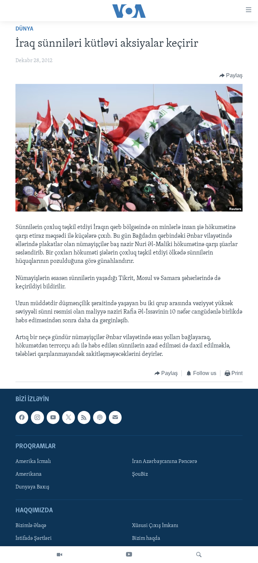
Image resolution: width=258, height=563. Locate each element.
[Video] (59, 554)
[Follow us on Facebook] (21, 417)
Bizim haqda (146, 538)
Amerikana (28, 474)
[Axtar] (199, 554)
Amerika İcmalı (33, 461)
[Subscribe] (115, 417)
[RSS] (84, 417)
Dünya (24, 29)
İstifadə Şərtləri (33, 538)
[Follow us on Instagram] (37, 417)
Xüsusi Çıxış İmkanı (155, 525)
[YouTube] (129, 554)
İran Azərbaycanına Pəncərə (164, 461)
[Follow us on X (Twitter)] (68, 417)
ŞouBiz (140, 474)
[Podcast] (99, 417)
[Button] (231, 75)
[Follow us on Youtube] (53, 417)
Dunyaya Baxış (32, 487)
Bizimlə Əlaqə (30, 525)
